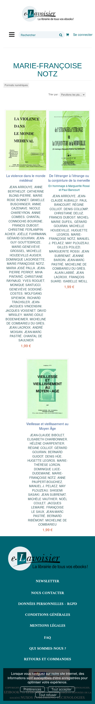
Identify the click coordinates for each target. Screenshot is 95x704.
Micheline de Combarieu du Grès (26, 321)
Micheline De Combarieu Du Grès (69, 266)
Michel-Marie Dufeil (70, 219)
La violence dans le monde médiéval (25, 178)
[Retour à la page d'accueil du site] (47, 14)
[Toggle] (12, 34)
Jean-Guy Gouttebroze (27, 240)
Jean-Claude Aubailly (68, 198)
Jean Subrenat (53, 494)
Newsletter (47, 581)
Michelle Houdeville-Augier (26, 253)
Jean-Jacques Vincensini (25, 304)
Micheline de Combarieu (52, 522)
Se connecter (82, 34)
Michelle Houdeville (67, 228)
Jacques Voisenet (21, 310)
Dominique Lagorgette (25, 259)
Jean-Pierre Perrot (27, 270)
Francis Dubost (25, 225)
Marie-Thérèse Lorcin (51, 462)
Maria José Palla (20, 268)
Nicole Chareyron (25, 210)
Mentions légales (47, 626)
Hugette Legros (41, 460)
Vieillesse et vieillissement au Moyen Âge (47, 426)
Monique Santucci (25, 285)
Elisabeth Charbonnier (47, 439)
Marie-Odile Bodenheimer (24, 316)
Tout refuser (47, 694)
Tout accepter (61, 689)
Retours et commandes (47, 659)
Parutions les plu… (72, 94)
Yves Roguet (33, 280)
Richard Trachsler (26, 300)
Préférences (32, 689)
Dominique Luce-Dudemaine (46, 471)
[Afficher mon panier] (67, 34)
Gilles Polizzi (68, 247)
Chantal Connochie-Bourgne (25, 219)
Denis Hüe (53, 456)
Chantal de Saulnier (30, 338)
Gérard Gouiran (20, 238)
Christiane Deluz (68, 213)
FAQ (47, 638)
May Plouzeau (77, 243)
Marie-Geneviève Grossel (25, 248)
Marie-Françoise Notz (25, 263)
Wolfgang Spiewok (26, 295)
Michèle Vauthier (42, 499)
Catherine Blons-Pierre (26, 193)
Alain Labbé (64, 272)
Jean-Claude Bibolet (47, 435)
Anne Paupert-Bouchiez (49, 479)
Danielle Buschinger (27, 202)
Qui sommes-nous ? (47, 648)
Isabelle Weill (75, 281)
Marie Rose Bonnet (25, 197)
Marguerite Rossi (64, 251)
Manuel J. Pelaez (43, 486)
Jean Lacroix (20, 327)
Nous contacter (47, 593)
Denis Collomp (76, 209)
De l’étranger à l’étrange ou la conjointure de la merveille (69, 178)
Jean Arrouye (21, 187)
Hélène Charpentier (47, 443)
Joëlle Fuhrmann (31, 234)
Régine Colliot (40, 447)
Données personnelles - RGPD (47, 604)
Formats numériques (16, 85)
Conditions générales (47, 615)
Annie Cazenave (26, 206)
